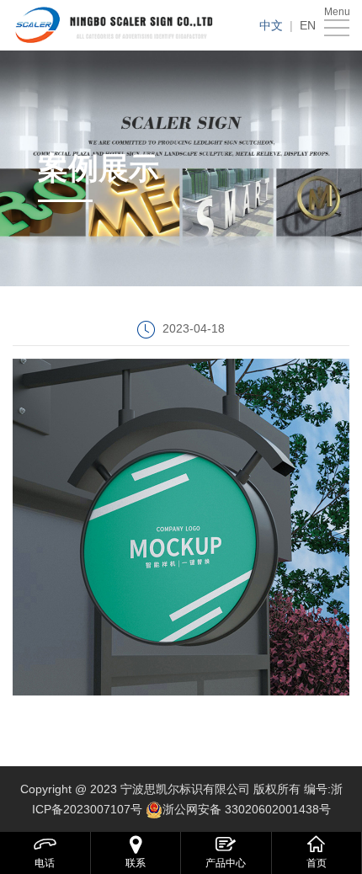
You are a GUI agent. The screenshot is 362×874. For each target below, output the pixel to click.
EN (308, 25)
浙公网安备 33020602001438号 (246, 809)
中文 (271, 25)
